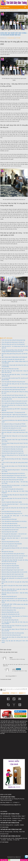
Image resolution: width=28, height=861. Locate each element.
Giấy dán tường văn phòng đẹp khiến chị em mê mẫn (14, 572)
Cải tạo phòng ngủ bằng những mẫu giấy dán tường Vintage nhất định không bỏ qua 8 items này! (15, 350)
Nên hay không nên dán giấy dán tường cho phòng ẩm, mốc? (15, 392)
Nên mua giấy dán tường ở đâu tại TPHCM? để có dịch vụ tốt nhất (15, 630)
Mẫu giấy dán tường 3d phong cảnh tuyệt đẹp (12, 479)
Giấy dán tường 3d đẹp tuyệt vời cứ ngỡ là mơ (13, 453)
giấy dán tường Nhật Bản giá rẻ (9, 596)
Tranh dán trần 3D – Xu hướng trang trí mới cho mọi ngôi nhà (15, 347)
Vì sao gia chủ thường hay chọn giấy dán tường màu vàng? (15, 421)
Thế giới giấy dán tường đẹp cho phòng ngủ (12, 449)
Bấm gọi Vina (24, 860)
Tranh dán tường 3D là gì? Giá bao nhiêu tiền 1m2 (14, 395)
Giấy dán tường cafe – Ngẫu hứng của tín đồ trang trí (14, 414)
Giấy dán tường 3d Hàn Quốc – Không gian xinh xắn (14, 477)
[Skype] (8, 705)
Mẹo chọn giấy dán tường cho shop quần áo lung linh (14, 401)
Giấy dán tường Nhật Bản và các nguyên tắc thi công (14, 598)
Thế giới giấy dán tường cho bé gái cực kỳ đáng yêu (14, 426)
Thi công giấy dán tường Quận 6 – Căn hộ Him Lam (14, 534)
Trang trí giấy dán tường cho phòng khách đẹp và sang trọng (15, 637)
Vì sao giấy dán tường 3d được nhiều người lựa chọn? (15, 387)
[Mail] (20, 699)
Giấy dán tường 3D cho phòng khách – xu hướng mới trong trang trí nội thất (15, 486)
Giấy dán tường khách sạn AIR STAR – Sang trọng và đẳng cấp (15, 409)
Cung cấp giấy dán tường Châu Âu (10, 620)
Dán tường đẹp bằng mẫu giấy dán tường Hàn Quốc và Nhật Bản (15, 495)
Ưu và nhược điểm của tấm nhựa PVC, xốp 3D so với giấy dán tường (15, 378)
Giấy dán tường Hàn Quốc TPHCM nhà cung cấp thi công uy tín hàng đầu (15, 626)
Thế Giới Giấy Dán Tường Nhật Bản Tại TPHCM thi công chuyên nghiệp (15, 617)
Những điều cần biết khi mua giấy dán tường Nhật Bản (15, 582)
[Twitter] (14, 699)
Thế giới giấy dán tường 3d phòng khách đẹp (12, 451)
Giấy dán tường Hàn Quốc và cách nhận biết (12, 558)
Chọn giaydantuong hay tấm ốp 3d (10, 529)
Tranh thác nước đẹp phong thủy (9, 523)
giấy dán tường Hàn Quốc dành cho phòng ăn (13, 576)
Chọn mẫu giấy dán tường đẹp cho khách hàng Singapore (15, 491)
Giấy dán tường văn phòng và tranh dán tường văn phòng (15, 601)
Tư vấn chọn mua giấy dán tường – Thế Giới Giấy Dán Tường (15, 482)
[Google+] (20, 705)
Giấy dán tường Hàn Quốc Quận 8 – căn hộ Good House (15, 538)
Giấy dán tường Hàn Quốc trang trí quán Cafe (12, 574)
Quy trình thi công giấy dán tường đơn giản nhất (13, 359)
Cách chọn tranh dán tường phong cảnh (11, 635)
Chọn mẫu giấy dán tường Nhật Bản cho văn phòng (14, 521)
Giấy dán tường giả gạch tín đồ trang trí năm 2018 (13, 475)
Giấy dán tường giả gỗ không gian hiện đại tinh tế (13, 430)
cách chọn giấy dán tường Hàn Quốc (10, 568)
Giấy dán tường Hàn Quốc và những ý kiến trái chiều (14, 527)
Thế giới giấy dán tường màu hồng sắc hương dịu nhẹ (14, 447)
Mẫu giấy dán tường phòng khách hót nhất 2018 (13, 473)
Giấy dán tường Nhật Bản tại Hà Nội (10, 541)
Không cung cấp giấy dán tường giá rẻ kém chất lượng (15, 641)
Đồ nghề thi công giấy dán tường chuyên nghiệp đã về (15, 586)
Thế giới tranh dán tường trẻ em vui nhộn (11, 428)
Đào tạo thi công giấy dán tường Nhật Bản (12, 544)
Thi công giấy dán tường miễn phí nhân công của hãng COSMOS (15, 622)
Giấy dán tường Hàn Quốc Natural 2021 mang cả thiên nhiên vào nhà (15, 371)
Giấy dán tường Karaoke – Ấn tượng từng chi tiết (13, 412)
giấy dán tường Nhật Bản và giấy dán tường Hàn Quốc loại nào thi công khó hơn (15, 589)
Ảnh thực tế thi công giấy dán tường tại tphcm (12, 489)
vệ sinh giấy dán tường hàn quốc (9, 546)
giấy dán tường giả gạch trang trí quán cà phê (12, 570)
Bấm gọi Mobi (4, 860)
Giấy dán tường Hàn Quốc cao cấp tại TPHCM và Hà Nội (15, 417)
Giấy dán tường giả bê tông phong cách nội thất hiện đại (15, 354)
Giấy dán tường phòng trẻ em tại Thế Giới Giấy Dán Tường (15, 455)
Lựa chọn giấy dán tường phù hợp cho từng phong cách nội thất (15, 384)
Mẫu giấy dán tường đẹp (7, 551)
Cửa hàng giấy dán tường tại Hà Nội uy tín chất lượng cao (15, 548)
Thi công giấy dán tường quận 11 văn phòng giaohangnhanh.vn (15, 516)
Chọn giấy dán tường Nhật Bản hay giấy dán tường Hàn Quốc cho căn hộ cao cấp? (15, 560)
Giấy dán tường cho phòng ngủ (9, 519)
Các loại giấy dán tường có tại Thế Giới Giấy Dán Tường (15, 466)
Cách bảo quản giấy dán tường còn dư (11, 525)
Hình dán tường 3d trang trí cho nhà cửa (11, 511)
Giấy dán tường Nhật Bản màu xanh (10, 612)
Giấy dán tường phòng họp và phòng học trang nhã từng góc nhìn (15, 405)
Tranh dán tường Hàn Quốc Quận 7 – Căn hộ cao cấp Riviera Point (15, 504)
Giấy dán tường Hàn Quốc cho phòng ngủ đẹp (13, 633)
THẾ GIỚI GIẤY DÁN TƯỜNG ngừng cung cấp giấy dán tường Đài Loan (15, 605)
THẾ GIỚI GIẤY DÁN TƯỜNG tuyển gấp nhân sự (13, 608)
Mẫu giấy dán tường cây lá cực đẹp (10, 368)
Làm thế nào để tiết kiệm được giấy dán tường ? (13, 553)
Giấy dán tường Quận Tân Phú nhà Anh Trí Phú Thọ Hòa (15, 499)
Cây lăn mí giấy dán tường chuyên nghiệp (12, 502)
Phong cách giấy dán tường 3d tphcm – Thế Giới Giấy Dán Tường (15, 470)
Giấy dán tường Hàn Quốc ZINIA (9, 532)
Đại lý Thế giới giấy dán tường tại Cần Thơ (12, 513)
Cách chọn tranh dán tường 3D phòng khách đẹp (13, 340)
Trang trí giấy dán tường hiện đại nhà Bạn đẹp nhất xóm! (15, 508)
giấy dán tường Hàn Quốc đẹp (9, 563)
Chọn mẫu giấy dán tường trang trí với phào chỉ (13, 342)
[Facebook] (8, 699)
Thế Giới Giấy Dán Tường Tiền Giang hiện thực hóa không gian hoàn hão (15, 398)
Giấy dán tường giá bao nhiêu (9, 610)
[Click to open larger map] (14, 745)
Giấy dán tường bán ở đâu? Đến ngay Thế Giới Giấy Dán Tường (15, 440)
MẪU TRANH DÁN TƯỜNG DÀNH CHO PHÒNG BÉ (14, 357)
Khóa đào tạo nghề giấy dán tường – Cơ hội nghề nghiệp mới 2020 (14, 34)
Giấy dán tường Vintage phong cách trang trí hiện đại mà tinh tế (15, 443)
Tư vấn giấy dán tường (10, 37)
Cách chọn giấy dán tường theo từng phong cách (13, 381)
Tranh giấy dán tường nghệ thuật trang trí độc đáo (13, 389)
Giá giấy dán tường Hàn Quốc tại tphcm (11, 536)
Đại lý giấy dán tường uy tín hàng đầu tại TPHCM (13, 424)
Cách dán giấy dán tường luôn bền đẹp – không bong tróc (15, 459)
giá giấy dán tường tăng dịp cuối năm (11, 614)
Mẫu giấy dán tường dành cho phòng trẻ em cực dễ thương (15, 579)
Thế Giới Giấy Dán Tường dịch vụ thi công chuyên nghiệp (15, 436)
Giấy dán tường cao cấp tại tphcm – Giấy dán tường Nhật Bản (15, 593)
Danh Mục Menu (4, 7)
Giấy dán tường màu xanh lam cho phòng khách (13, 344)
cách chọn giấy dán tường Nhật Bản (10, 565)
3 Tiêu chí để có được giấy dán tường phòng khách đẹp (15, 463)
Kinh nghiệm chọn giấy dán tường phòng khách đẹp (14, 403)
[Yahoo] (14, 705)
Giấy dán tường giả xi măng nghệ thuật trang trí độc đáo (15, 433)
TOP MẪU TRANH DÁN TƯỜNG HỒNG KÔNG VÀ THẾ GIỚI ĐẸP (15, 362)
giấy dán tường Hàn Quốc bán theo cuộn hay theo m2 (14, 556)
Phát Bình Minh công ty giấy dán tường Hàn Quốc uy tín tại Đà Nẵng (15, 365)
